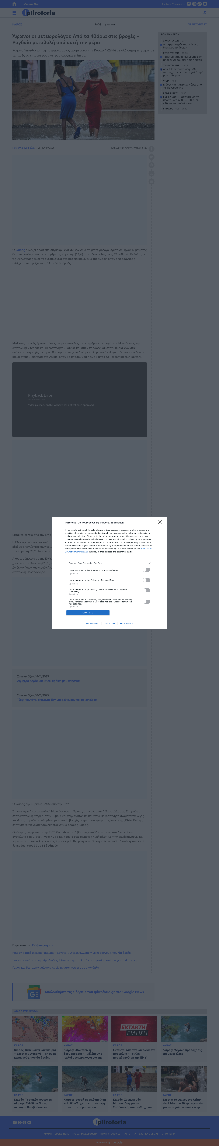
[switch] (146, 570)
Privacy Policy (126, 623)
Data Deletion (92, 623)
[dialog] (109, 573)
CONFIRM (88, 613)
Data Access (109, 623)
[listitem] (109, 563)
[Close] (161, 523)
